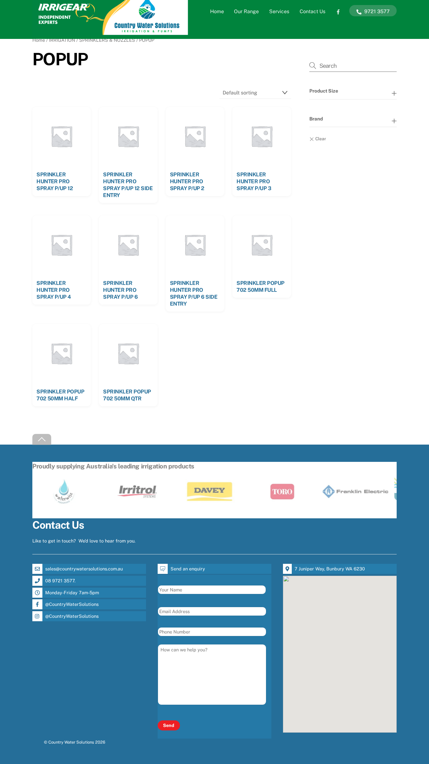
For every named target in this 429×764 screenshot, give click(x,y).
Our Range (246, 11)
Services (279, 11)
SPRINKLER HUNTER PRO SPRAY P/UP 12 (54, 181)
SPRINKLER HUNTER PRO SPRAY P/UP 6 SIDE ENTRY (193, 293)
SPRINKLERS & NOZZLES (107, 40)
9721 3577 (376, 11)
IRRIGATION (62, 40)
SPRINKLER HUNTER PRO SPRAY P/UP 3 (253, 181)
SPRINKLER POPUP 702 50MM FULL (260, 286)
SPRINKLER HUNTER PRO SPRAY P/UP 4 (53, 290)
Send (168, 725)
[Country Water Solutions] (110, 33)
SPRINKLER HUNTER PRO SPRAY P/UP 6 (120, 290)
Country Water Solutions (71, 742)
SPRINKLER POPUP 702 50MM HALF (60, 395)
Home (217, 11)
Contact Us (312, 11)
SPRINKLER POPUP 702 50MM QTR (127, 395)
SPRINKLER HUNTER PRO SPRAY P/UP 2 (187, 181)
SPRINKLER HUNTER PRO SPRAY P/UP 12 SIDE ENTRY (128, 184)
